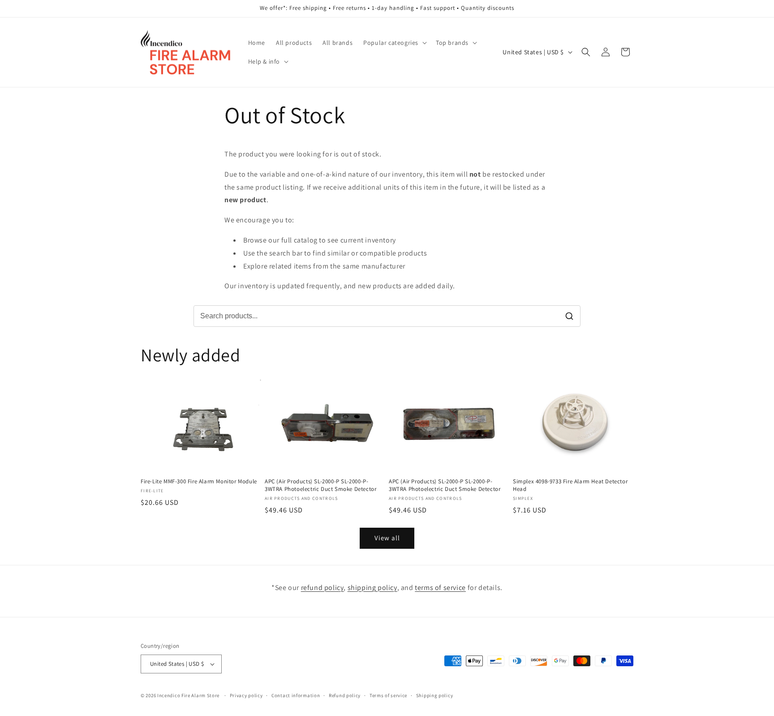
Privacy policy (246, 695)
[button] (394, 42)
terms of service (440, 587)
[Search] (569, 316)
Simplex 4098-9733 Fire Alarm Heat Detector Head (570, 485)
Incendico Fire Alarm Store (188, 695)
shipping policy (372, 587)
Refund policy (345, 695)
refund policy (322, 587)
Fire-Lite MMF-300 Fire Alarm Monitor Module (199, 481)
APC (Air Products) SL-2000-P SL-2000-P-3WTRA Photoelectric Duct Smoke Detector (320, 485)
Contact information (295, 695)
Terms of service (388, 695)
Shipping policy (434, 695)
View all (387, 538)
